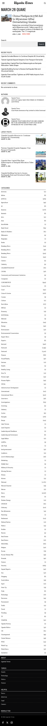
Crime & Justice (6, 293)
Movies (3, 478)
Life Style (4, 446)
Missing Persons (6, 471)
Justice (3, 413)
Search (3, 40)
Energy (3, 326)
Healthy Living (5, 369)
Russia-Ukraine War (7, 555)
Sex (2, 573)
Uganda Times (15, 98)
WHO (3, 642)
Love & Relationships (7, 457)
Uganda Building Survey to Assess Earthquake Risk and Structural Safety (15, 174)
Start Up (4, 587)
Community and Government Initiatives (13, 275)
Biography (4, 239)
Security (3, 565)
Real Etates (4, 540)
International (5, 391)
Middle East (4, 464)
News (3, 493)
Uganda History (6, 624)
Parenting (4, 515)
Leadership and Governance (9, 435)
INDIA (3, 384)
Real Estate (4, 536)
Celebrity (4, 264)
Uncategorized (5, 634)
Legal (2, 700)
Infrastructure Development (9, 388)
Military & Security (7, 467)
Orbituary (4, 507)
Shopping (4, 576)
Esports (3, 340)
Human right (5, 377)
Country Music (5, 286)
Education (4, 322)
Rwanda (3, 558)
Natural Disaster (6, 486)
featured (3, 344)
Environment (5, 329)
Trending (4, 613)
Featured (4, 348)
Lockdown (4, 453)
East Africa (4, 304)
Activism (4, 192)
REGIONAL (4, 544)
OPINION (4, 504)
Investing (4, 406)
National (3, 482)
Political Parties (5, 522)
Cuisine (3, 297)
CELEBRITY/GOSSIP (7, 268)
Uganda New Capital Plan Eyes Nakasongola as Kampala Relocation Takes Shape (17, 162)
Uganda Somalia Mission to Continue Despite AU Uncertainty (22, 56)
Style (2, 591)
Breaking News (5, 246)
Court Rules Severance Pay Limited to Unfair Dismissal (28, 110)
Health (3, 366)
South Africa (5, 580)
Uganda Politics (5, 627)
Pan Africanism (5, 511)
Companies (4, 279)
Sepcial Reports (5, 569)
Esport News (5, 337)
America (3, 210)
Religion (3, 547)
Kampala (4, 417)
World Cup (4, 645)
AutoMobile (4, 224)
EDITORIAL (5, 315)
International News (7, 395)
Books (3, 242)
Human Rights (5, 380)
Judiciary (3, 409)
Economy (4, 311)
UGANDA (4, 620)
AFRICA (3, 199)
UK (2, 631)
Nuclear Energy (5, 500)
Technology (4, 595)
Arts (2, 217)
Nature (3, 489)
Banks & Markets (6, 231)
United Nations (5, 638)
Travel (3, 609)
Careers (3, 261)
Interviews (4, 398)
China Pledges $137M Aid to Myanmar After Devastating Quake (28, 18)
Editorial (3, 319)
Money (3, 475)
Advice (3, 195)
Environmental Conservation (10, 333)
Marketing (4, 460)
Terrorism (4, 598)
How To (3, 373)
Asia (2, 221)
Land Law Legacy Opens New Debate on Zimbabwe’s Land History (27, 100)
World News (26, 34)
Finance (3, 355)
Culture (3, 300)
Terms (3, 693)
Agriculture (4, 202)
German (3, 362)
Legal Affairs (5, 438)
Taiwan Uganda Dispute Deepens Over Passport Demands (22, 60)
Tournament (5, 602)
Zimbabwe (4, 653)
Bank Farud (4, 228)
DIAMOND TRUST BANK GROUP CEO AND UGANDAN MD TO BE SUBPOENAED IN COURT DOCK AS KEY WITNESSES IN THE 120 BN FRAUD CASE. (27, 122)
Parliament (4, 518)
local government (6, 449)
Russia (3, 551)
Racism (3, 533)
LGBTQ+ (3, 442)
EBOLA (3, 308)
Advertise (4, 697)
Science (3, 562)
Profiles (3, 529)
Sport (3, 584)
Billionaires (4, 235)
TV (2, 616)
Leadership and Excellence (9, 431)
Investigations (5, 402)
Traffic (3, 605)
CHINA (3, 271)
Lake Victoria (5, 424)
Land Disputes (5, 428)
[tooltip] (5, 101)
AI (2, 206)
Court (3, 290)
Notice (3, 497)
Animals (3, 213)
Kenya (3, 420)
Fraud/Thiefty (5, 359)
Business (4, 257)
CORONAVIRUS (6, 282)
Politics (3, 526)
